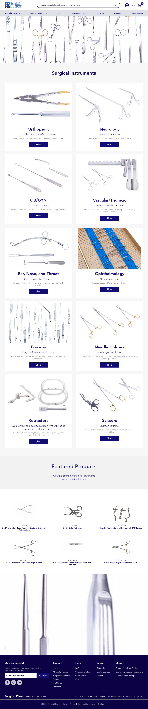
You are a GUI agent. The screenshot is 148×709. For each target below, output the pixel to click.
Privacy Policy (69, 704)
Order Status (80, 676)
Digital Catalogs (137, 13)
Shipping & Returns (83, 672)
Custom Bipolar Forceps (125, 676)
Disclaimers (102, 704)
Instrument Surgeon (79, 13)
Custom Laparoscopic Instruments (129, 672)
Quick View (24, 516)
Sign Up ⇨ (42, 675)
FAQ (77, 668)
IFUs (77, 679)
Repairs (59, 13)
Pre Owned (100, 13)
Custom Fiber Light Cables (126, 668)
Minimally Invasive (11, 13)
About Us (101, 668)
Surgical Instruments (37, 13)
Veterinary (118, 13)
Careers (100, 676)
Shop (38, 145)
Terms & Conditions (86, 704)
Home (55, 668)
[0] (140, 5)
